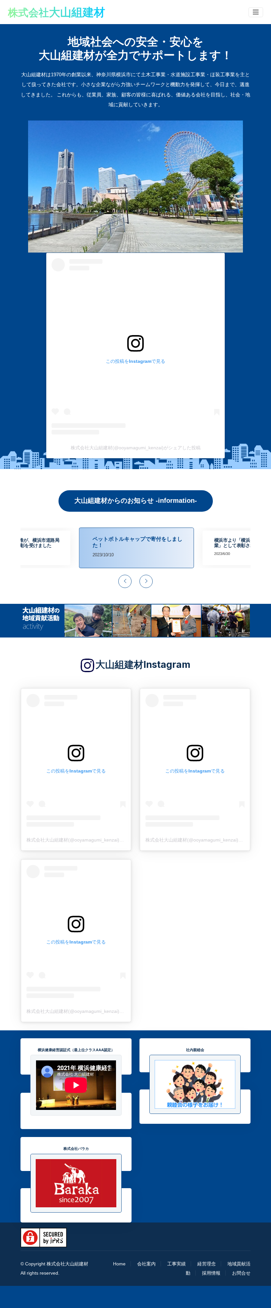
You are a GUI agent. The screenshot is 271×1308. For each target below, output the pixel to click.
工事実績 (176, 1263)
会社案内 (146, 1263)
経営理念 (206, 1263)
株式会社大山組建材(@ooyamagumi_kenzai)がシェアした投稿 (136, 447)
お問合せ (241, 1273)
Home (119, 1263)
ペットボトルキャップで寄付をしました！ (136, 541)
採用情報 (211, 1273)
